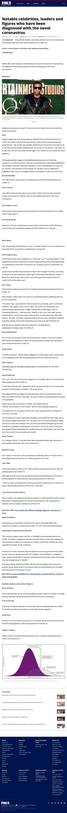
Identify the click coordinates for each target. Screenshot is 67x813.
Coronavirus (15, 36)
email (64, 803)
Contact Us (55, 756)
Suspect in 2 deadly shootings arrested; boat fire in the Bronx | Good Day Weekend (23, 724)
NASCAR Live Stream (57, 782)
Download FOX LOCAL (58, 750)
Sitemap (4, 766)
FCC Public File (56, 760)
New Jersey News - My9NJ (40, 773)
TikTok (55, 803)
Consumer (4, 772)
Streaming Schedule (7, 744)
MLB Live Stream (56, 780)
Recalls (4, 774)
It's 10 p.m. (55, 764)
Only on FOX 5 (24, 770)
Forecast (21, 742)
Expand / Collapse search (64, 3)
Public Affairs (55, 754)
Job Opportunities (56, 752)
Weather (22, 740)
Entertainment (5, 756)
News (4, 740)
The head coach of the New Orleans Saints (19, 367)
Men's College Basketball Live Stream (58, 786)
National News (6, 750)
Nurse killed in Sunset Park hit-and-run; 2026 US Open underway (18, 695)
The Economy (5, 778)
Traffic (20, 748)
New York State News (8, 748)
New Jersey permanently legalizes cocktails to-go (15, 717)
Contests (54, 758)
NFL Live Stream (56, 774)
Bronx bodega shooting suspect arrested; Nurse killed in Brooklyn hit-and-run (22, 702)
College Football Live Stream (57, 777)
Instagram (52, 803)
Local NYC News (6, 746)
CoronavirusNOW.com (19, 574)
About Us (55, 740)
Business (4, 776)
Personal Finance (6, 780)
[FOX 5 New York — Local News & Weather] (7, 3)
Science (4, 760)
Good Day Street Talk (41, 744)
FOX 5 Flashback (23, 776)
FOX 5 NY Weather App (25, 752)
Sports (3, 762)
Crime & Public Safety (7, 754)
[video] (61, 697)
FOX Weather (22, 754)
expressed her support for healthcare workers (24, 160)
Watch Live (5, 742)
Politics (4, 752)
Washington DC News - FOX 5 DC (41, 780)
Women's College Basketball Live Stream (58, 789)
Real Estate (5, 782)
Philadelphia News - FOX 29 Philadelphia (40, 776)
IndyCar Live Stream (57, 784)
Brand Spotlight (23, 780)
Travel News (22, 750)
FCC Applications (56, 762)
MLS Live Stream (56, 794)
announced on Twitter (29, 139)
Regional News (40, 770)
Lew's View (22, 774)
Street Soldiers (22, 772)
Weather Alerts (23, 746)
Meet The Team (56, 744)
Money (4, 770)
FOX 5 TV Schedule (57, 746)
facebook (49, 803)
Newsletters (5, 764)
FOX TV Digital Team (6, 36)
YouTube (58, 803)
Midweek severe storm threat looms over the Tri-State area (17, 709)
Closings (21, 744)
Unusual (4, 758)
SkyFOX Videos (23, 778)
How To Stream (56, 742)
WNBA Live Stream (57, 792)
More (43, 3)
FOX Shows (55, 748)
